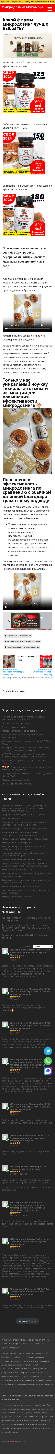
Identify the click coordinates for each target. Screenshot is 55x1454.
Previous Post (14, 665)
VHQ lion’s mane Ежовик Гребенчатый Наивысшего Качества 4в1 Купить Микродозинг (30, 952)
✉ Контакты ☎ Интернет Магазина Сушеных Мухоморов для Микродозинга (23, 718)
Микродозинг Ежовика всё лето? (17, 896)
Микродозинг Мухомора (22, 7)
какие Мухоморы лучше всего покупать (23, 641)
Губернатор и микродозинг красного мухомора (24, 814)
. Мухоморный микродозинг (19, 635)
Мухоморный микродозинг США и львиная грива (25, 839)
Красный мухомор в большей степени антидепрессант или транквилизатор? (20, 833)
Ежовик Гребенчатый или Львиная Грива (21, 859)
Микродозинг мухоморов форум (17, 780)
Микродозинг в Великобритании (17, 842)
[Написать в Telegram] (48, 1054)
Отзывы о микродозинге (13, 727)
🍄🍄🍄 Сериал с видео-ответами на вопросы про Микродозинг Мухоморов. (26, 768)
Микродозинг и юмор (12, 818)
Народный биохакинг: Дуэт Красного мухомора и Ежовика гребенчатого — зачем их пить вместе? (25, 864)
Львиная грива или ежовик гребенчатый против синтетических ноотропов (25, 854)
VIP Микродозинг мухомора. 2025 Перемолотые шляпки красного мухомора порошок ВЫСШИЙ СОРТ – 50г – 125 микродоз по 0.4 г (29, 1063)
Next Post (40, 665)
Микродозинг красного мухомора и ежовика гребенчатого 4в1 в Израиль (23, 847)
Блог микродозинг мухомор (15, 677)
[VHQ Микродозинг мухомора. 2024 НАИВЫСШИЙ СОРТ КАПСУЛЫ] (24, 235)
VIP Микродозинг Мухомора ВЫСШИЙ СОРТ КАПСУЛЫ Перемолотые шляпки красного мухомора (30, 992)
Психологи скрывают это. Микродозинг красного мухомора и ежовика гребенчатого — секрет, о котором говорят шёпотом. (25, 808)
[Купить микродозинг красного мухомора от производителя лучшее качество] (27, 46)
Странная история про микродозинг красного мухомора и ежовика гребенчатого (24, 823)
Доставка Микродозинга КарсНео (18, 723)
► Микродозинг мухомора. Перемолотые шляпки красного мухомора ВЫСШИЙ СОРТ (26, 749)
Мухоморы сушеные (11, 1347)
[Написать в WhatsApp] (48, 1064)
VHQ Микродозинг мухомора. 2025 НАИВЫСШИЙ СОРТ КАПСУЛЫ (28, 1168)
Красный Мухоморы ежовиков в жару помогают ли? (27, 828)
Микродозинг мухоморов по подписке (20, 730)
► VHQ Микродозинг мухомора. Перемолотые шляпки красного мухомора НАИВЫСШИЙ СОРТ (25, 755)
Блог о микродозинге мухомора (17, 783)
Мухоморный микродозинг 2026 (17, 869)
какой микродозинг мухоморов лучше (23, 647)
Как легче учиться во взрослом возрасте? (22, 886)
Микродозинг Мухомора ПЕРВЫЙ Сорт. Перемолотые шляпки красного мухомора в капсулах (30, 1138)
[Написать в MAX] (48, 1074)
